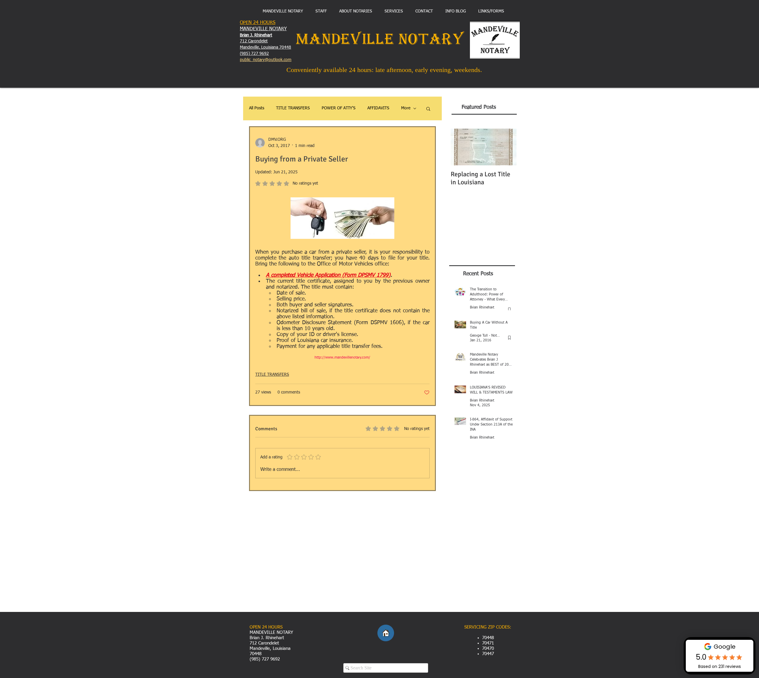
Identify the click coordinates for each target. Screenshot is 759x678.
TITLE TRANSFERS (293, 108)
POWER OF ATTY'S (338, 108)
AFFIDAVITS (378, 108)
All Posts (256, 108)
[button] (428, 108)
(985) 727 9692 (254, 54)
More (405, 108)
